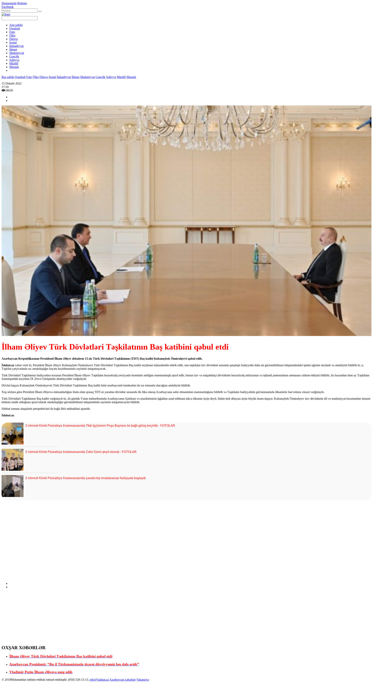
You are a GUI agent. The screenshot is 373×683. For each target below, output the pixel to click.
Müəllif (13, 63)
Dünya (13, 39)
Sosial (13, 42)
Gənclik (14, 56)
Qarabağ (14, 28)
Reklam (22, 3)
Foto (12, 32)
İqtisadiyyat (16, 46)
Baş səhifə (8, 77)
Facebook (8, 6)
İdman (13, 49)
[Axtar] (39, 11)
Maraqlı (14, 67)
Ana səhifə (16, 25)
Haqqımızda (9, 3)
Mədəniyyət (16, 53)
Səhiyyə (14, 60)
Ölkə (12, 35)
